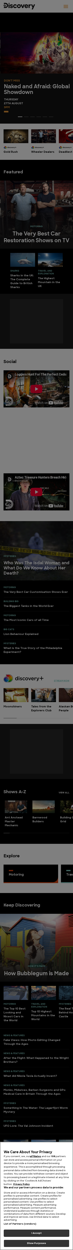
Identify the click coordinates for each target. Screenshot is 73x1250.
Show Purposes (36, 1243)
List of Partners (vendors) (20, 1224)
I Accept (36, 1233)
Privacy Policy (21, 1184)
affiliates (35, 1156)
